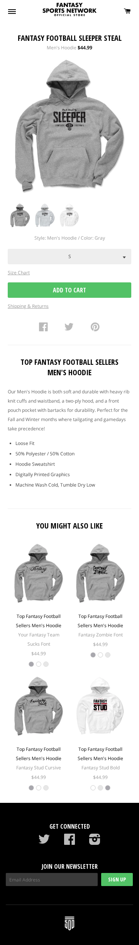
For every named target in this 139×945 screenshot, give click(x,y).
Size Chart (19, 272)
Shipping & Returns (28, 306)
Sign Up (117, 879)
